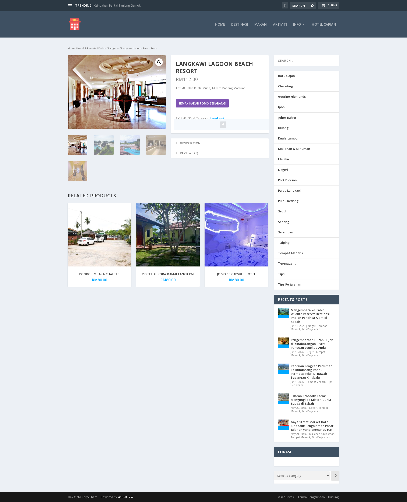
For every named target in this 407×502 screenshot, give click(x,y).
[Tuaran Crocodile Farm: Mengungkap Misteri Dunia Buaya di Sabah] (283, 398)
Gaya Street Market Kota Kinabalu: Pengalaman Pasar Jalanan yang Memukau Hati (312, 426)
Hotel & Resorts (86, 48)
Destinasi (239, 25)
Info (297, 25)
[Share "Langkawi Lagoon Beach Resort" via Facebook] (223, 124)
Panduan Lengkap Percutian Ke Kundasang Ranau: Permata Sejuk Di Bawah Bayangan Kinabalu (311, 372)
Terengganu (287, 263)
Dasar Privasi (285, 497)
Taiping (284, 243)
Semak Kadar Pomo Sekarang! (202, 103)
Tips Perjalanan (289, 284)
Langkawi (113, 48)
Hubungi (333, 497)
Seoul (282, 211)
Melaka (283, 159)
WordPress (125, 497)
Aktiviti (280, 25)
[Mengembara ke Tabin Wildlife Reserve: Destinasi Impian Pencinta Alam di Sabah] (283, 313)
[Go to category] (335, 476)
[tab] (220, 143)
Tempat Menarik (290, 253)
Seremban (285, 232)
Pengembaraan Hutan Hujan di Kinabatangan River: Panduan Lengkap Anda (312, 344)
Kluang (283, 128)
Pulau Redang (288, 201)
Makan (260, 25)
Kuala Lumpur (288, 138)
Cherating (285, 86)
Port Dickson (287, 180)
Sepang (283, 222)
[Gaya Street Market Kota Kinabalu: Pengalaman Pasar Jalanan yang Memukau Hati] (283, 425)
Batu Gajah (286, 76)
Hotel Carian (324, 25)
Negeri (283, 170)
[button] (159, 62)
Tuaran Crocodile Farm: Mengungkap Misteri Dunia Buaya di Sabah (311, 400)
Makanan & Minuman (294, 149)
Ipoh (281, 107)
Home (220, 25)
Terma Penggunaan (311, 497)
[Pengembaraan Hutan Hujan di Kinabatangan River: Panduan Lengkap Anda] (283, 342)
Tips (281, 274)
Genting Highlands (292, 97)
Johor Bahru (287, 118)
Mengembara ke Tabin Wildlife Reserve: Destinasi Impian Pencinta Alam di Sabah (310, 316)
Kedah (102, 48)
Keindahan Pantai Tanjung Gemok (117, 5)
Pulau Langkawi (289, 190)
